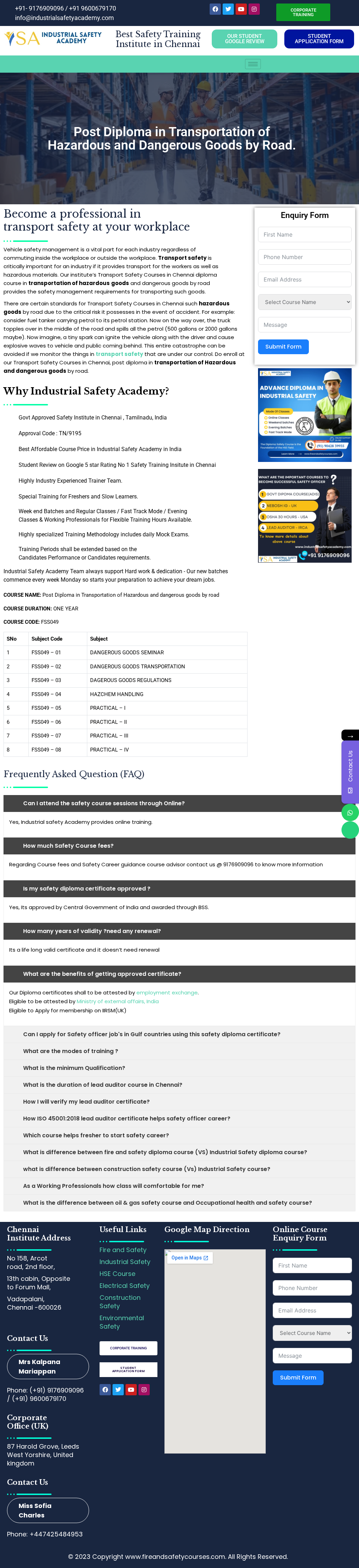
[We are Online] (350, 812)
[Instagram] (254, 9)
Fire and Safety (123, 1249)
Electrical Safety (125, 1285)
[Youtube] (241, 9)
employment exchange (167, 992)
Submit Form (283, 347)
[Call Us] (350, 830)
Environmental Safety (122, 1322)
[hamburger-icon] (253, 64)
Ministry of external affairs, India (118, 1001)
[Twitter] (228, 9)
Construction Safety (120, 1301)
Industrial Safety (125, 1261)
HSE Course (117, 1273)
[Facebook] (215, 9)
